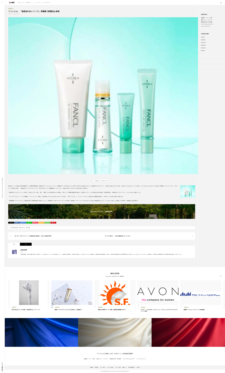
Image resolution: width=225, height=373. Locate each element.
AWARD (202, 37)
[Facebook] (2, 366)
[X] (2, 364)
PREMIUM (203, 45)
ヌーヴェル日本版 (110, 367)
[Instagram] (2, 363)
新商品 (29, 227)
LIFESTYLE (203, 42)
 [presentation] (220, 276)
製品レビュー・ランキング (206, 19)
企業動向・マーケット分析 (206, 17)
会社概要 (91, 367)
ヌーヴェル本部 (118, 367)
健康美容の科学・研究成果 (206, 21)
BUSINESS (203, 39)
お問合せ (138, 367)
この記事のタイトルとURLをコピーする (101, 180)
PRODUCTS (23, 227)
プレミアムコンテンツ (205, 26)
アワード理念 (102, 367)
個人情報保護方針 (131, 367)
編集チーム (124, 367)
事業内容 (96, 367)
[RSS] (2, 370)
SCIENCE (203, 50)
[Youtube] (2, 367)
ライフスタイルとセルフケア (207, 24)
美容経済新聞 (16, 227)
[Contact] (2, 369)
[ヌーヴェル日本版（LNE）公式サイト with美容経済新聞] (11, 2)
